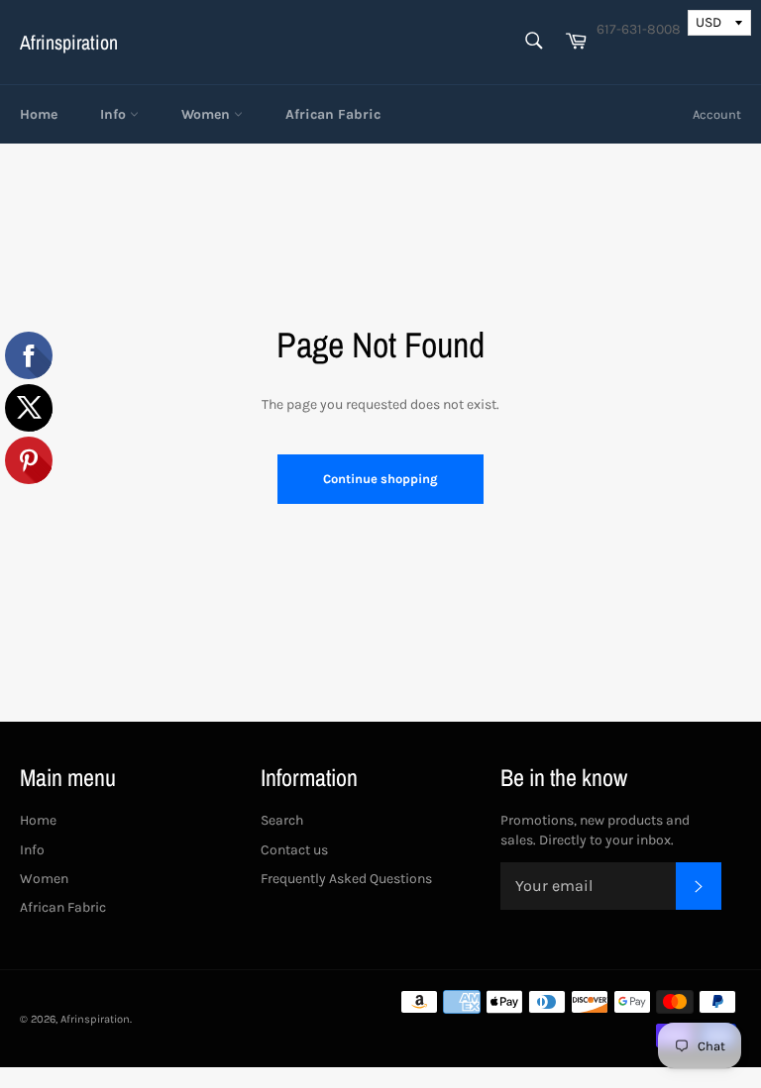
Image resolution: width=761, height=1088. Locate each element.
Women (207, 114)
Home (38, 114)
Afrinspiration (69, 42)
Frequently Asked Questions (346, 878)
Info (115, 114)
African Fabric (332, 114)
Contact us (294, 849)
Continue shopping (380, 478)
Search (282, 820)
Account (717, 114)
